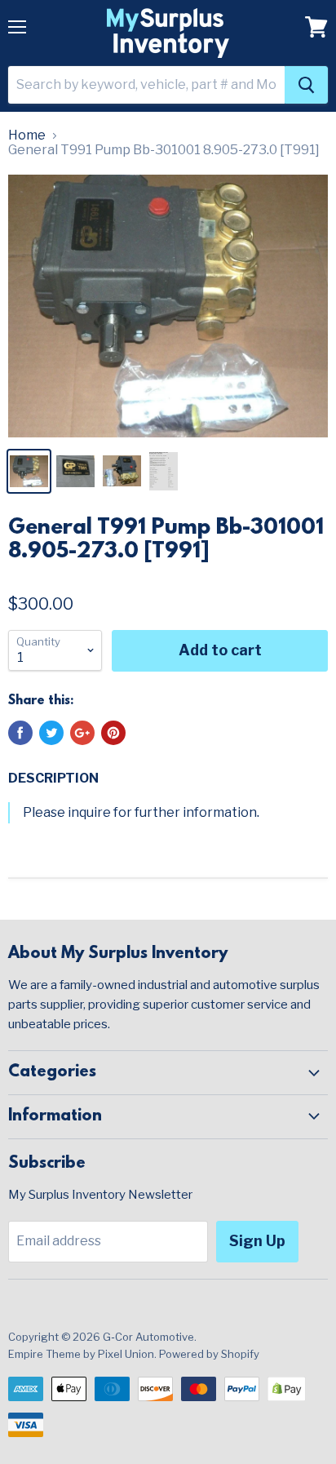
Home (27, 135)
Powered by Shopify (209, 1353)
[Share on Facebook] (20, 733)
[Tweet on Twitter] (51, 733)
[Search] (306, 85)
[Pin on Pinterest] (113, 733)
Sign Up (257, 1240)
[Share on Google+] (82, 733)
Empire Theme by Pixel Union (81, 1353)
